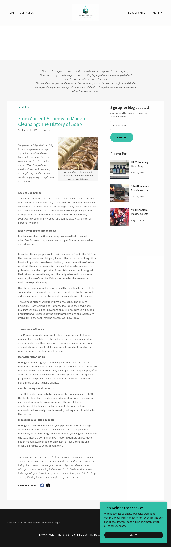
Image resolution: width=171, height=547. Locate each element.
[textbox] (131, 125)
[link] (85, 12)
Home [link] (11, 12)
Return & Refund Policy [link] (73, 534)
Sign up (122, 137)
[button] (158, 13)
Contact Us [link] (27, 12)
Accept (134, 535)
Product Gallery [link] (137, 12)
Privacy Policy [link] (47, 534)
